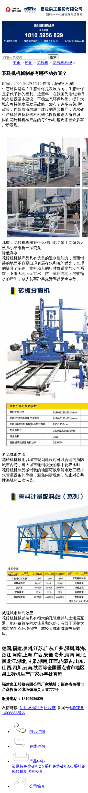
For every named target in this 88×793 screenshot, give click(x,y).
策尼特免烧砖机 (25, 766)
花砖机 (42, 63)
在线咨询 (37, 746)
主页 (17, 63)
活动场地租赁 (31, 708)
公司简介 (37, 786)
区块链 (50, 708)
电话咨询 (37, 732)
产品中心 (37, 761)
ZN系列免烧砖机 (53, 766)
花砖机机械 (62, 63)
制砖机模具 (33, 771)
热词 (29, 63)
